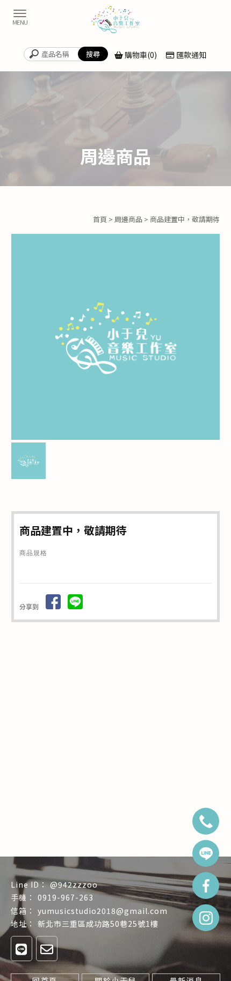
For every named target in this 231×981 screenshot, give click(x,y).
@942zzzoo (74, 884)
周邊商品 (128, 219)
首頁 (100, 219)
